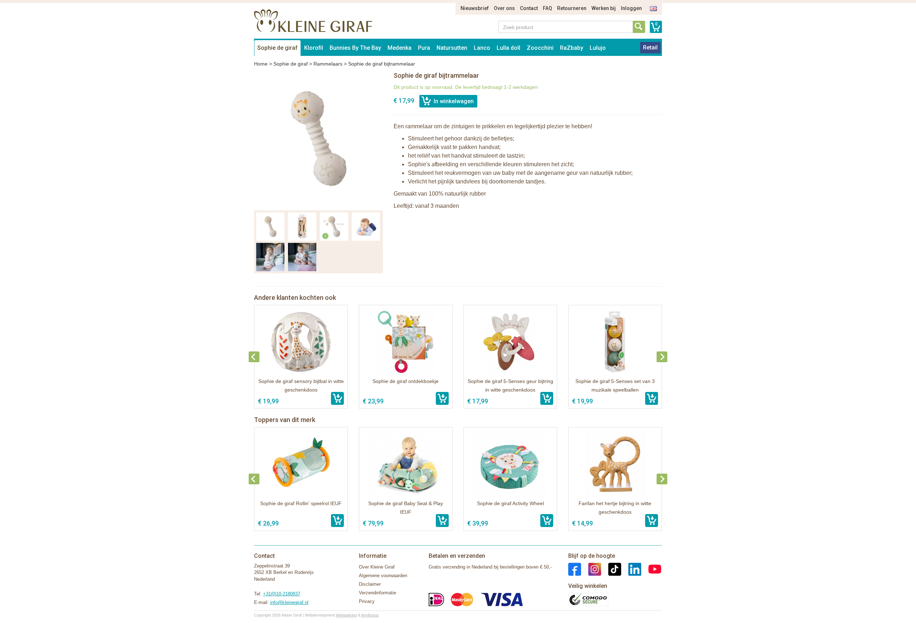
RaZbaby (571, 47)
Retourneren (571, 8)
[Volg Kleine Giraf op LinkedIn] (631, 568)
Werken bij (603, 8)
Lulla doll (508, 47)
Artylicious (370, 615)
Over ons (504, 8)
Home (261, 64)
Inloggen (631, 8)
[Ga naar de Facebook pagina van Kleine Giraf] (574, 568)
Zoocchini (540, 47)
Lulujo (598, 47)
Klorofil (313, 47)
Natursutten (452, 47)
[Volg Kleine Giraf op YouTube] (651, 568)
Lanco (482, 47)
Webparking (346, 615)
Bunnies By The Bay (355, 47)
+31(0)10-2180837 (281, 593)
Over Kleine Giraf (377, 567)
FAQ (547, 8)
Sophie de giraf (277, 47)
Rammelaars (327, 64)
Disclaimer (370, 584)
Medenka (399, 47)
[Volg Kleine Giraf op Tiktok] (611, 568)
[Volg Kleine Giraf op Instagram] (591, 568)
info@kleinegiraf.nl (289, 602)
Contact (529, 8)
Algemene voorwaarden (383, 575)
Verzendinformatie (377, 592)
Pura (424, 47)
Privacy (367, 601)
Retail (650, 47)
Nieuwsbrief (475, 8)
